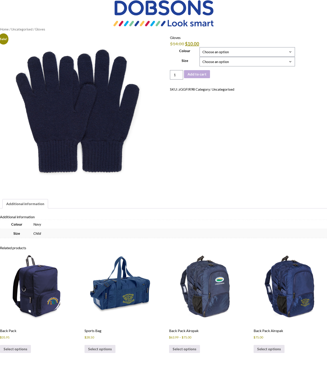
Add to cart (197, 74)
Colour (184, 51)
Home (4, 29)
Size (185, 60)
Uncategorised (21, 29)
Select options (15, 349)
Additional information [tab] (25, 204)
